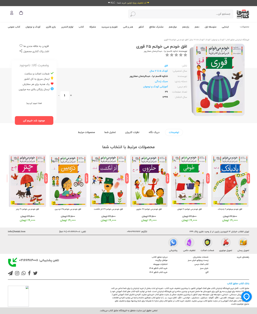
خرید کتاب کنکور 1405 (158, 268)
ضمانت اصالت (207, 250)
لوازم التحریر (67, 27)
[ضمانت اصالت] (207, 243)
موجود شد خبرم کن (34, 121)
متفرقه (92, 27)
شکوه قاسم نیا (170, 51)
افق (166, 66)
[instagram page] (16, 273)
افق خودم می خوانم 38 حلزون (149, 209)
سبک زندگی (161, 81)
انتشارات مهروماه (160, 264)
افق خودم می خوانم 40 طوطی (189, 209)
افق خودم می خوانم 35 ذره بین (68, 209)
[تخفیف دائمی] (189, 243)
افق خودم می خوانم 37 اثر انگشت (108, 209)
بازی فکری (51, 27)
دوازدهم (173, 27)
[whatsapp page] (23, 273)
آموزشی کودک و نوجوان (155, 87)
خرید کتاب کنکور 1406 (158, 272)
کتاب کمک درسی (201, 264)
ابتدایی (225, 27)
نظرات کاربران (132, 132)
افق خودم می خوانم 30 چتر (27, 209)
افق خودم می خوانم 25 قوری (176, 39)
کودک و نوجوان (33, 27)
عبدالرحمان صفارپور (153, 51)
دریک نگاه (154, 132)
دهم (197, 27)
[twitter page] (35, 273)
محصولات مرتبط (86, 132)
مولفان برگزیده (161, 260)
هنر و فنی (128, 27)
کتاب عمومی (14, 27)
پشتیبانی (173, 250)
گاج (207, 272)
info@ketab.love (16, 231)
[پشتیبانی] (173, 243)
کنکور (141, 27)
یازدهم (185, 27)
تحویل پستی (243, 250)
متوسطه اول (210, 27)
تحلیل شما (110, 132)
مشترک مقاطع (156, 27)
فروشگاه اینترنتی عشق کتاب (237, 39)
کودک (207, 39)
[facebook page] (29, 273)
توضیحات (174, 132)
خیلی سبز (204, 268)
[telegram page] (10, 273)
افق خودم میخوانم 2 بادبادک (230, 209)
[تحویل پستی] (243, 243)
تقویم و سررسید (109, 27)
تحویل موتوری (225, 250)
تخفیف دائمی (189, 250)
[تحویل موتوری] (226, 243)
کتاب (81, 27)
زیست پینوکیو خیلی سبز (198, 260)
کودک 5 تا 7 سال (197, 39)
